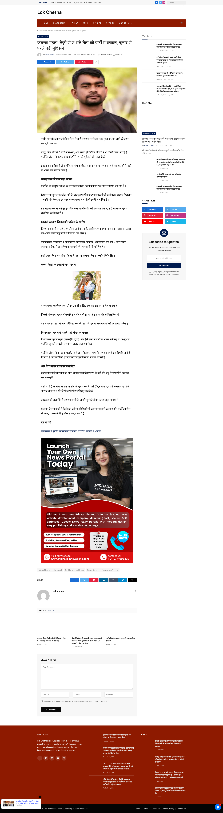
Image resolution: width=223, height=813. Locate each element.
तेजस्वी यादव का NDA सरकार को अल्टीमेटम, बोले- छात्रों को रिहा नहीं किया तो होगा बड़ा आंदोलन (169, 743)
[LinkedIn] (28, 157)
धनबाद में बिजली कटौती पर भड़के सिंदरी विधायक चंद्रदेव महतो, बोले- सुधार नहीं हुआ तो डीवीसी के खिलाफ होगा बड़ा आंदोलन (171, 88)
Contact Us (181, 809)
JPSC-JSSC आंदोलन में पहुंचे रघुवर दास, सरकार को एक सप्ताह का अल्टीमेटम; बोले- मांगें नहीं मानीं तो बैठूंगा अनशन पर (117, 781)
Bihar (75, 23)
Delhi (86, 23)
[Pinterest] (28, 164)
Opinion (97, 23)
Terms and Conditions (151, 809)
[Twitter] (28, 151)
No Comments (106, 55)
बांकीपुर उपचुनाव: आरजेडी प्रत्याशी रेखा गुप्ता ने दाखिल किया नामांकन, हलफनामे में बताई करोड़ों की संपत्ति (169, 759)
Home (46, 23)
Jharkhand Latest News (74, 570)
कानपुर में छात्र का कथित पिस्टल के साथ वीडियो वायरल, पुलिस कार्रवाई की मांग (169, 45)
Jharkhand (59, 23)
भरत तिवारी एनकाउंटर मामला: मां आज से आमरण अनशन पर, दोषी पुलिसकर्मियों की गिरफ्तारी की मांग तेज (170, 790)
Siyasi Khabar (92, 570)
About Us (124, 23)
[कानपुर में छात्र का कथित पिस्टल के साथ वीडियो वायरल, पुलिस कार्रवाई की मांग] (148, 47)
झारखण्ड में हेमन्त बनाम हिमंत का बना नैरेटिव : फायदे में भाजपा (71, 431)
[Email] (28, 170)
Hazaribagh (43, 36)
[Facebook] (28, 145)
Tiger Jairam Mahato (110, 570)
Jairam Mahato (44, 570)
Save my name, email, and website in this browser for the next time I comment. (76, 701)
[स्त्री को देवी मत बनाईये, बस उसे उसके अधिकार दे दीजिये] (121, 626)
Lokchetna (49, 55)
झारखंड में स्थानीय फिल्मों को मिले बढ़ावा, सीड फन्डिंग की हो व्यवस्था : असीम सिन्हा (76, 3)
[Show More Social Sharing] (96, 62)
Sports (110, 23)
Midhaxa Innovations (80, 809)
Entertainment (149, 134)
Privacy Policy (165, 275)
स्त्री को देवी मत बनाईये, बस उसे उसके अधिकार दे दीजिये (121, 639)
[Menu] (181, 23)
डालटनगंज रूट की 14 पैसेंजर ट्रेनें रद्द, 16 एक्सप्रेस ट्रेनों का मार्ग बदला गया (170, 74)
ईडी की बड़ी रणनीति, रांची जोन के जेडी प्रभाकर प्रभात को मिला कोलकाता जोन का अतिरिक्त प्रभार (170, 60)
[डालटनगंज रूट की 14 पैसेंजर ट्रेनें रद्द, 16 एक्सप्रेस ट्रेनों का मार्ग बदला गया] (148, 76)
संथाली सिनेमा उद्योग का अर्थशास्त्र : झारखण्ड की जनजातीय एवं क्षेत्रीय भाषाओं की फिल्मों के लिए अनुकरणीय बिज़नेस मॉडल (86, 640)
